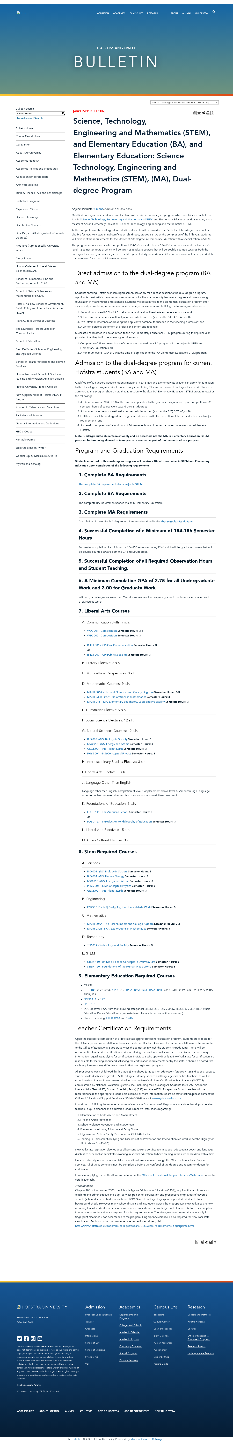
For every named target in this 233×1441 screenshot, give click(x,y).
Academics (119, 13)
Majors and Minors (27, 209)
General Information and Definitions (37, 423)
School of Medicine (95, 1349)
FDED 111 (90, 999)
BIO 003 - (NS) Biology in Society (107, 739)
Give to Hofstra (108, 1411)
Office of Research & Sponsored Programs (199, 1337)
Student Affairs (161, 1356)
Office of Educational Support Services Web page (172, 1175)
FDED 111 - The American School (107, 812)
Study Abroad (24, 258)
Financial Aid (91, 1356)
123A (129, 1018)
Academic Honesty (27, 161)
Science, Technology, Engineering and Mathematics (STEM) (116, 219)
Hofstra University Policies (29, 1385)
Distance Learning (27, 217)
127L (160, 990)
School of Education (28, 341)
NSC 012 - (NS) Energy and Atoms (108, 744)
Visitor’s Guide (161, 1363)
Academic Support (129, 1339)
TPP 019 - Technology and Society (108, 945)
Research (152, 13)
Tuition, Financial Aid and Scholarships (39, 193)
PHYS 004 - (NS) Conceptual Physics (109, 753)
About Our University (28, 153)
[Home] (51, 13)
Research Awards (197, 1346)
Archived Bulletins (27, 185)
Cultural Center (162, 1321)
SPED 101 (90, 1004)
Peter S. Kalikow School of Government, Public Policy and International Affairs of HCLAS (40, 308)
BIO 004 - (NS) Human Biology (105, 876)
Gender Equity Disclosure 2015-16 (36, 456)
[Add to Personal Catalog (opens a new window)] (199, 113)
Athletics (86, 1411)
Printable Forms (25, 440)
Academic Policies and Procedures (37, 169)
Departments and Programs (128, 1316)
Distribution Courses (28, 225)
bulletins (77, 1439)
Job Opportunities (137, 1411)
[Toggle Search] (214, 12)
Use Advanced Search (29, 118)
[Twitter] (19, 1340)
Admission (103, 13)
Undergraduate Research (201, 1353)
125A (129, 990)
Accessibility (25, 1411)
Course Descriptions (28, 136)
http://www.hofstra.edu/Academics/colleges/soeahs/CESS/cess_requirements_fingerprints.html (134, 1226)
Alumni (186, 13)
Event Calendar (161, 1335)
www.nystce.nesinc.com (166, 1098)
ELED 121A (113, 1018)
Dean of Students (163, 1328)
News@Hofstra (165, 1411)
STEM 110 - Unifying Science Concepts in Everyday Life (121, 962)
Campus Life (136, 13)
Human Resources (163, 1342)
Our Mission (23, 145)
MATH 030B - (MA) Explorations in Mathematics (116, 697)
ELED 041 (90, 990)
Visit (87, 1363)
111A (115, 990)
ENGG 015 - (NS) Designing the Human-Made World (119, 907)
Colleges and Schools (130, 1325)
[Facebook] (26, 1340)
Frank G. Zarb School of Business (35, 321)
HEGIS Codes (24, 431)
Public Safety (160, 1349)
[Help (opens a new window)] (212, 113)
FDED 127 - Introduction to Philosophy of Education (119, 822)
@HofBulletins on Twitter (30, 448)
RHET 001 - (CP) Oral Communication (110, 645)
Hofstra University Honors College (36, 387)
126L (144, 990)
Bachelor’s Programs (28, 201)
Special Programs (128, 1353)
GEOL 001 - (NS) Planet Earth (105, 749)
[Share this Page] (203, 113)
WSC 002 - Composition (102, 635)
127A (152, 990)
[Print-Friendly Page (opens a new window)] (208, 113)
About (174, 13)
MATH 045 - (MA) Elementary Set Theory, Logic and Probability (126, 702)
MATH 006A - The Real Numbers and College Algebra (120, 692)
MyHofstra (201, 13)
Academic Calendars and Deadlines (37, 407)
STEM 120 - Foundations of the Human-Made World (119, 967)
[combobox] (184, 102)
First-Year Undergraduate (98, 1314)
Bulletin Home (24, 128)
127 (102, 999)
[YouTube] (40, 1340)
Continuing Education (130, 1346)
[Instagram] (33, 1340)
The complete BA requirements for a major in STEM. (111, 484)
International (91, 1335)
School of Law (92, 1342)
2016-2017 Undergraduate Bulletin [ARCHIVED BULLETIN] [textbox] (179, 102)
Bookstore (159, 1314)
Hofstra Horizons (196, 1321)
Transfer (89, 1321)
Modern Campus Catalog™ (147, 1439)
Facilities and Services (29, 415)
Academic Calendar (129, 1332)
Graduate (90, 1328)
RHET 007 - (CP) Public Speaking (107, 655)
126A (137, 990)
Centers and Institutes (199, 1314)
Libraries (192, 1328)
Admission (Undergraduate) (32, 177)
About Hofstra (49, 1411)
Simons (98, 209)
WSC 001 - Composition (102, 631)
